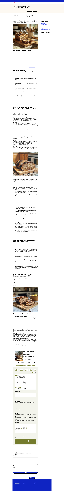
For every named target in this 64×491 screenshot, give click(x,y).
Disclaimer (34, 484)
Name (14, 465)
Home (23, 482)
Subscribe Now (45, 484)
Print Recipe (35, 11)
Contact (24, 485)
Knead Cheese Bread (17, 218)
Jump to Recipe (30, 11)
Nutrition (31, 370)
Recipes (24, 483)
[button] (35, 375)
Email (14, 467)
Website (14, 469)
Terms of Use (34, 483)
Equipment (21, 370)
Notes (35, 370)
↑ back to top (32, 477)
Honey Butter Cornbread (32, 67)
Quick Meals (17, 447)
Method (26, 370)
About (23, 484)
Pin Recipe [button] (29, 359)
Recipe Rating (15, 454)
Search (41, 16)
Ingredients (16, 370)
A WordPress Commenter (43, 33)
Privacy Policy (34, 482)
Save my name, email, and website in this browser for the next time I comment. (25, 471)
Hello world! (48, 33)
